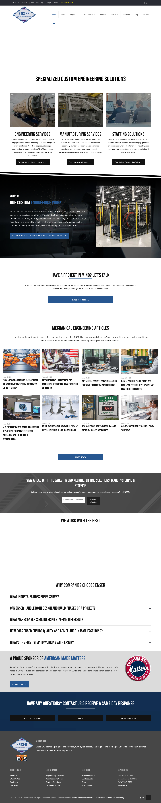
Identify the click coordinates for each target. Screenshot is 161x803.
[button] (80, 597)
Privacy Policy (118, 797)
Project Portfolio (88, 775)
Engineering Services (55, 775)
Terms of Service (105, 797)
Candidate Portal (53, 785)
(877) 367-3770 (67, 3)
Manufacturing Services (56, 779)
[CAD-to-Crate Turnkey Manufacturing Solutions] (140, 407)
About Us (14, 775)
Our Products (87, 779)
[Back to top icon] (148, 797)
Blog (84, 782)
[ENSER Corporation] (24, 15)
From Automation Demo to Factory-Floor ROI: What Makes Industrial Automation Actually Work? (20, 384)
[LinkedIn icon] (147, 3)
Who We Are (15, 779)
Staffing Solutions (53, 782)
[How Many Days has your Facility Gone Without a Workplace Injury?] (100, 407)
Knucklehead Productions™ (85, 797)
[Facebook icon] (144, 3)
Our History (14, 782)
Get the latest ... (93, 501)
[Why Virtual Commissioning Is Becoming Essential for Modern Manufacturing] (100, 361)
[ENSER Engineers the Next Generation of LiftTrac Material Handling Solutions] (60, 407)
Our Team (14, 785)
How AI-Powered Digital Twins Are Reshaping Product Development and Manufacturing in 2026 (137, 385)
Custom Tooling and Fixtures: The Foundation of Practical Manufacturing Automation (60, 384)
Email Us (123, 785)
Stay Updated (87, 785)
